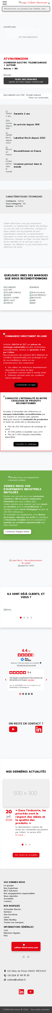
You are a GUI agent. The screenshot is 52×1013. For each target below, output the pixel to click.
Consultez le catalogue (26, 444)
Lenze (6, 917)
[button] (20, 617)
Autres (31, 29)
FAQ (5, 935)
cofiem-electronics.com (26, 947)
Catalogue (19, 29)
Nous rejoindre (11, 896)
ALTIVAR (11, 37)
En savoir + (20, 834)
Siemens (8, 911)
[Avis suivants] (46, 680)
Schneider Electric (12, 909)
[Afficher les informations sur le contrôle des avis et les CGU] (40, 663)
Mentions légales (12, 933)
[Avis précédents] (5, 680)
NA (39, 29)
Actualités (8, 898)
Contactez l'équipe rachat (17, 531)
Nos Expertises (11, 888)
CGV (6, 930)
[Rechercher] (48, 8)
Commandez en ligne (26, 384)
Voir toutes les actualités (26, 855)
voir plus (31, 680)
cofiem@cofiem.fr (16, 980)
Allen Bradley (10, 919)
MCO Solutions (11, 890)
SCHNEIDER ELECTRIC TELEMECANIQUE (18, 33)
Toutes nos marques (13, 922)
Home (7, 29)
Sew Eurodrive (10, 914)
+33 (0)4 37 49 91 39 (18, 975)
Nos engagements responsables (19, 893)
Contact (8, 901)
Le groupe (9, 885)
